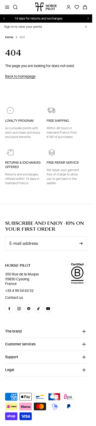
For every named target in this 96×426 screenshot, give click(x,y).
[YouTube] (48, 308)
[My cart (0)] (85, 7)
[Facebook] (9, 308)
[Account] (69, 7)
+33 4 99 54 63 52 (19, 291)
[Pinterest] (29, 308)
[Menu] (7, 7)
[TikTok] (38, 308)
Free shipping (58, 120)
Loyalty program (19, 120)
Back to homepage (20, 76)
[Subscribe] (81, 243)
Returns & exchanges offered (23, 165)
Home (9, 37)
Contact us (14, 298)
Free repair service (63, 162)
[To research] (15, 7)
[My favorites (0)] (77, 7)
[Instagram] (19, 308)
